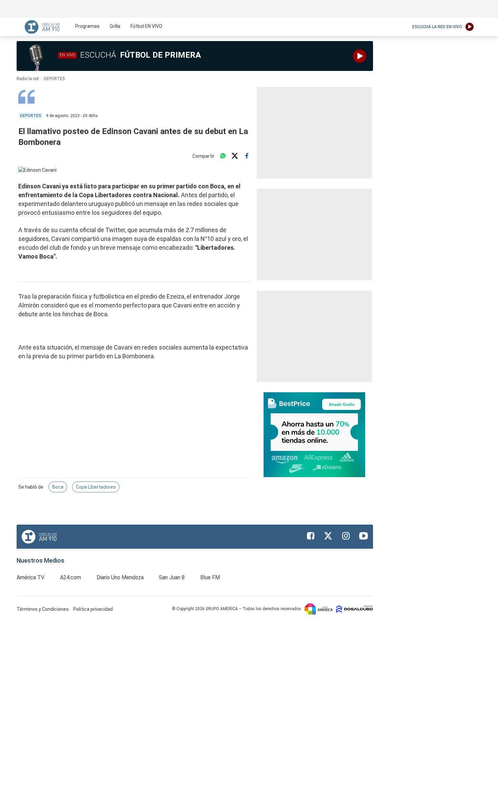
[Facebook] (246, 156)
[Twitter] (234, 156)
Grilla (115, 26)
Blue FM (210, 577)
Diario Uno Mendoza (120, 577)
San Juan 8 (172, 577)
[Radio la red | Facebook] (310, 536)
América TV (30, 577)
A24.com (70, 577)
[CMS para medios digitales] (354, 608)
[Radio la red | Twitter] (328, 536)
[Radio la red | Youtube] (363, 536)
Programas (87, 26)
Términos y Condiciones (43, 609)
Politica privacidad (93, 609)
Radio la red (28, 78)
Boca (57, 487)
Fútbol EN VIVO (146, 26)
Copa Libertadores (96, 487)
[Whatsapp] (223, 156)
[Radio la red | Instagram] (346, 536)
